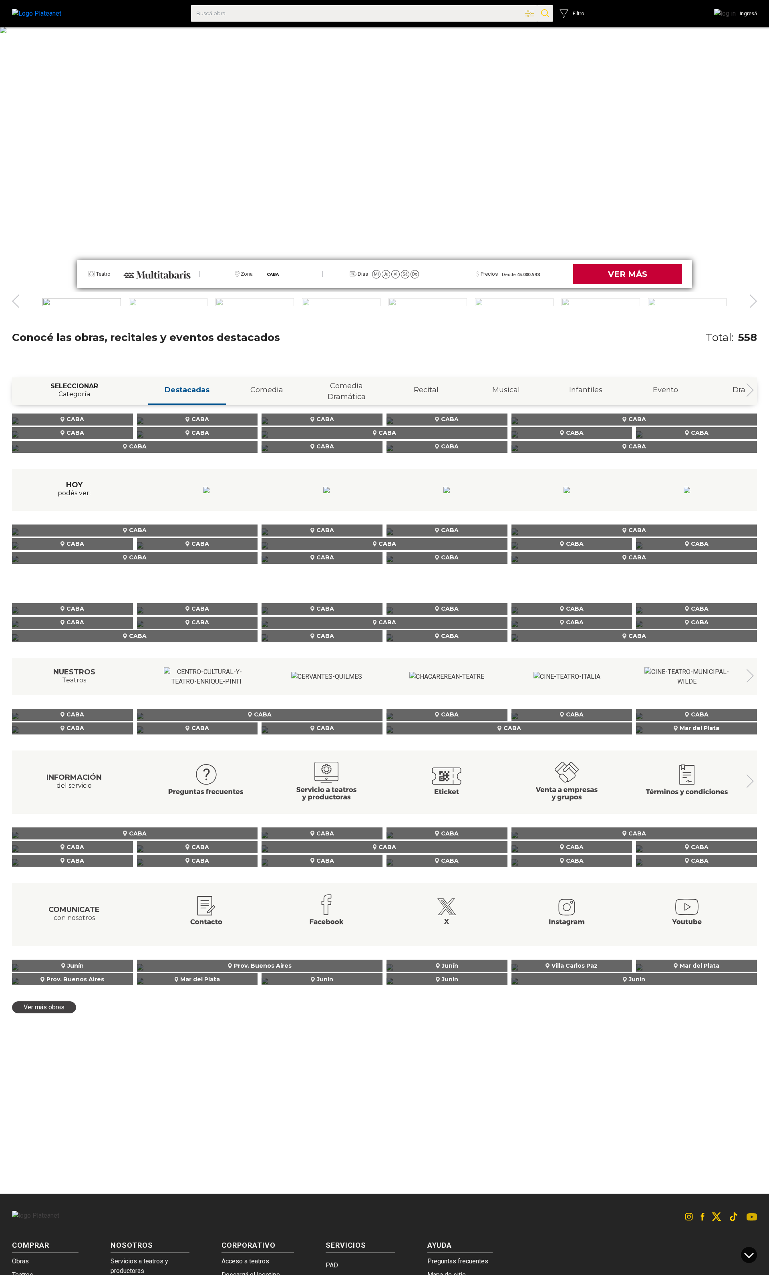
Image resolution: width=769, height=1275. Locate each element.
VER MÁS (627, 274)
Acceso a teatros (245, 1261)
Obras (20, 1261)
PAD (332, 1265)
